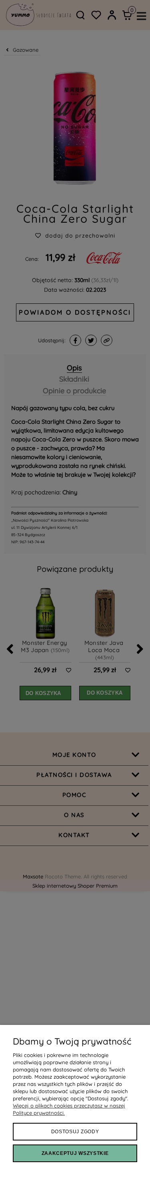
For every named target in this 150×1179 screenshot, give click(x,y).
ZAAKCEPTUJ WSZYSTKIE (75, 1153)
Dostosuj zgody (75, 1131)
